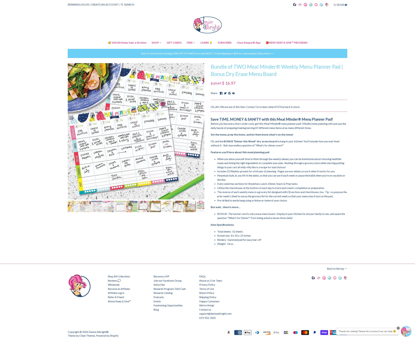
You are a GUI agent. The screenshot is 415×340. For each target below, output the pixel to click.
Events (157, 301)
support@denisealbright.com (215, 313)
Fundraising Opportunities (168, 305)
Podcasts (159, 297)
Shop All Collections (119, 276)
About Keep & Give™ (119, 301)
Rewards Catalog (163, 292)
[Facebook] (294, 4)
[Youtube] (316, 4)
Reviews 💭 (114, 280)
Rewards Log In (78, 4)
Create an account (105, 4)
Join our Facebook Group (168, 280)
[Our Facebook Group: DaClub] (300, 4)
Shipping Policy (207, 297)
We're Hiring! (206, 305)
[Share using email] (233, 92)
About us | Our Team (210, 280)
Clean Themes (87, 335)
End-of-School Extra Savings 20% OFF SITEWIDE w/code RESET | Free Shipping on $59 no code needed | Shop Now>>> (207, 53)
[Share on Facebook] (221, 92)
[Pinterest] (305, 4)
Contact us (205, 309)
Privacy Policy (207, 284)
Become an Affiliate (119, 288)
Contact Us (252, 106)
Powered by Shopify (107, 335)
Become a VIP (161, 276)
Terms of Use (206, 288)
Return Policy (206, 292)
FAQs (202, 276)
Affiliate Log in (116, 292)
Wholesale (113, 284)
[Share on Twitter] (225, 92)
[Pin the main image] (229, 92)
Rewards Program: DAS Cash (170, 288)
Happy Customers (209, 301)
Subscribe (159, 284)
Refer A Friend (116, 297)
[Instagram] (311, 4)
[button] (406, 331)
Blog (156, 309)
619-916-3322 (207, 317)
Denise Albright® (98, 331)
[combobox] (133, 4)
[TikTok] (321, 4)
